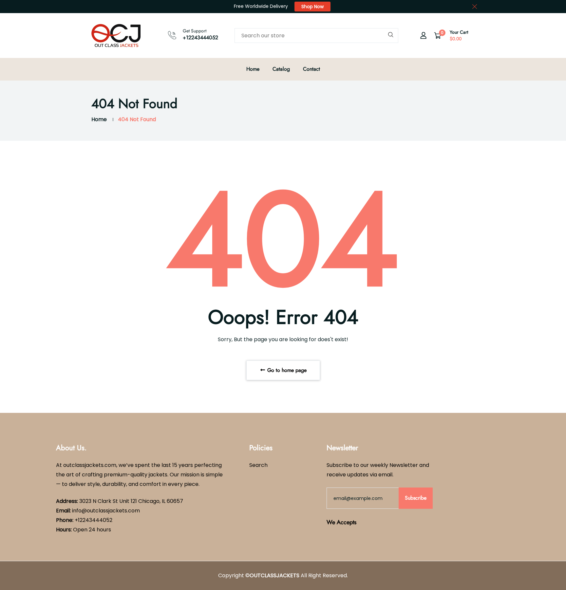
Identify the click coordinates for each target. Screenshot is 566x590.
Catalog (281, 69)
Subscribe (415, 498)
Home (252, 69)
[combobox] (316, 35)
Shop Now (312, 6)
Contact (311, 69)
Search (258, 465)
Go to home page (286, 370)
